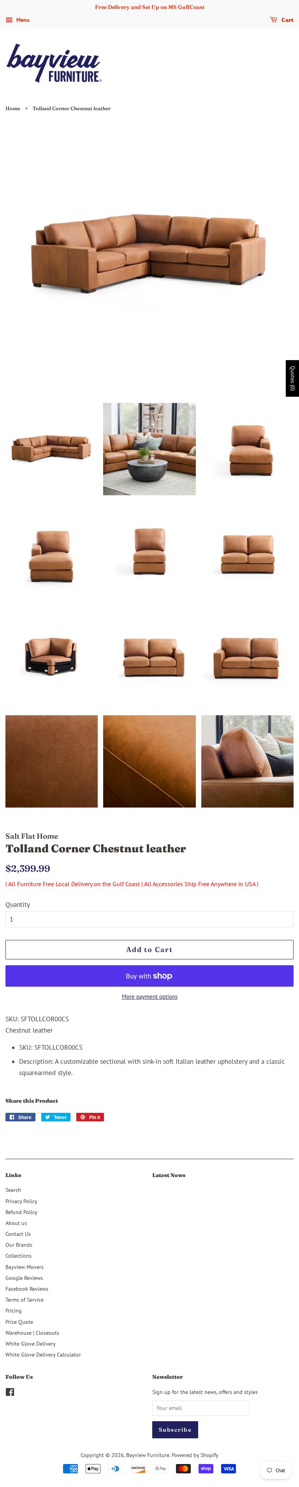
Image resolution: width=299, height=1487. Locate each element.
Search (13, 1189)
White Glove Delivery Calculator (43, 1354)
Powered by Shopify (195, 1455)
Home (12, 108)
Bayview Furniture (147, 1455)
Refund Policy (21, 1212)
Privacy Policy (21, 1201)
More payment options (150, 996)
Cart (287, 19)
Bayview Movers (24, 1267)
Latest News (168, 1175)
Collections (18, 1255)
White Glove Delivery (30, 1343)
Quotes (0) (292, 378)
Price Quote (19, 1321)
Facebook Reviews (26, 1288)
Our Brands (18, 1244)
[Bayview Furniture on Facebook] (9, 1393)
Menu (22, 19)
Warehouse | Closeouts (32, 1332)
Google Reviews (24, 1277)
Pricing (13, 1310)
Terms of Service (24, 1299)
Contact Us (18, 1233)
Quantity (17, 904)
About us (16, 1223)
